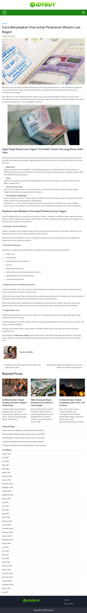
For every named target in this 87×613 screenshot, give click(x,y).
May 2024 (5, 555)
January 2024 (6, 570)
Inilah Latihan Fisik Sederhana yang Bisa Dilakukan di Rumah (23, 430)
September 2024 (7, 540)
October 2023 (6, 581)
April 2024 (5, 558)
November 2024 (7, 532)
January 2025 (6, 525)
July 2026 (5, 457)
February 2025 (7, 521)
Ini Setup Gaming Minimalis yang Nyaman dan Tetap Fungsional (24, 445)
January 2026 (6, 480)
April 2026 (5, 469)
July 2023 (5, 592)
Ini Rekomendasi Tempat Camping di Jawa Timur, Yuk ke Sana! (72, 402)
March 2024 (6, 562)
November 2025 (7, 487)
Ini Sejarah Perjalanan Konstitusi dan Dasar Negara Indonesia (23, 442)
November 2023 (7, 577)
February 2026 (7, 476)
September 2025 (7, 495)
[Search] (83, 12)
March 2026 (6, 472)
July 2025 (5, 502)
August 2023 (6, 588)
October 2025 (6, 491)
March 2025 (6, 517)
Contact (66, 600)
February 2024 (7, 566)
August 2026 (6, 454)
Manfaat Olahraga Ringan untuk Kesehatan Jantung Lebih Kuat (23, 434)
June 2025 (5, 506)
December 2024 (7, 528)
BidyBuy (51, 610)
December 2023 (7, 573)
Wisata (4, 23)
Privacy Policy (69, 604)
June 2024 (5, 551)
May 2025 (5, 510)
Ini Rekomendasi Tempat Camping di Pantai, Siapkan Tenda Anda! (14, 402)
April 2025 (5, 513)
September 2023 (7, 584)
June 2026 (5, 461)
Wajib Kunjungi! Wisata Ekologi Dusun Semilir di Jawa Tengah (42, 402)
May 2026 (5, 465)
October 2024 (6, 536)
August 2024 (6, 543)
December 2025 (7, 484)
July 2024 (5, 547)
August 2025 (6, 499)
